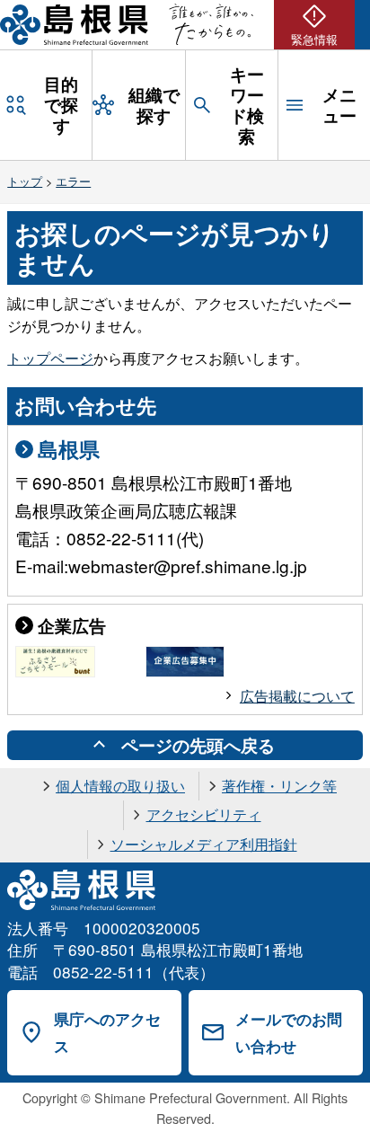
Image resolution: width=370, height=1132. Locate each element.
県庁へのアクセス (107, 1032)
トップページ (50, 358)
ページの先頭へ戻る (198, 744)
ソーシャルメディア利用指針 (203, 844)
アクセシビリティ (203, 814)
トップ (24, 181)
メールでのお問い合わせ (288, 1032)
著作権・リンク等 (279, 785)
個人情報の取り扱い (120, 785)
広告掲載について (297, 695)
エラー (73, 181)
